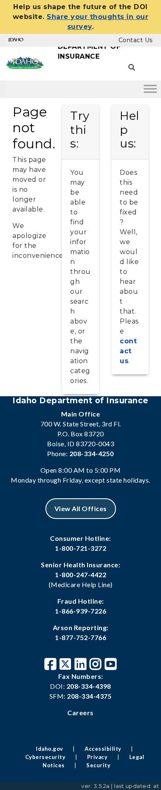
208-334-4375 (89, 696)
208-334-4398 (88, 686)
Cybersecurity (45, 757)
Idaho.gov (49, 748)
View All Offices (80, 508)
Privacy (97, 757)
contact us (128, 351)
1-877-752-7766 (80, 637)
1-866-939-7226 (80, 611)
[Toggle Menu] (150, 89)
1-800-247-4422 (80, 574)
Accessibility (103, 748)
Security (98, 765)
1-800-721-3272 (80, 548)
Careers (80, 712)
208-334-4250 (91, 453)
